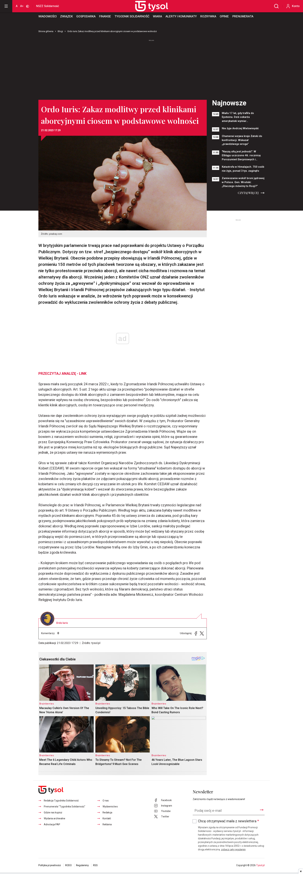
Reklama (107, 824)
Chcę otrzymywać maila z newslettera (228, 821)
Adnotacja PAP (52, 824)
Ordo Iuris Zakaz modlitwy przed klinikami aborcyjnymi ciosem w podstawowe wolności (112, 31)
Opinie (224, 16)
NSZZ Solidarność (47, 6)
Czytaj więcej (248, 193)
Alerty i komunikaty (181, 16)
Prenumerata (242, 16)
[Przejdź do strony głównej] (147, 6)
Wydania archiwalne (54, 818)
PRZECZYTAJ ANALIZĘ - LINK (62, 373)
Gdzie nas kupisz (53, 812)
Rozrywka (208, 16)
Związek (66, 16)
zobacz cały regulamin (233, 849)
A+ (21, 6)
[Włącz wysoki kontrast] (27, 6)
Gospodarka (86, 16)
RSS (95, 865)
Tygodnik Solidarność (132, 16)
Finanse (105, 16)
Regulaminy (82, 865)
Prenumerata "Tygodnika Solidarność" (64, 806)
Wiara (157, 16)
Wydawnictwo (110, 806)
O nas (106, 800)
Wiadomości (47, 16)
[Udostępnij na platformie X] (202, 633)
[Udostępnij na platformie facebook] (196, 633)
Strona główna (45, 31)
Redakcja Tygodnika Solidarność (61, 800)
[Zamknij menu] (6, 6)
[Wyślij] (262, 809)
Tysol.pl (260, 865)
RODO (68, 865)
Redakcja (107, 812)
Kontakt (107, 818)
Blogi (60, 31)
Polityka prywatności (49, 865)
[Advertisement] (151, 68)
